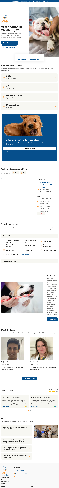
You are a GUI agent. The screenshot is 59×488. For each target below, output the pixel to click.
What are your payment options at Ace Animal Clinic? (14, 448)
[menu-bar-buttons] (57, 5)
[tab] (28, 410)
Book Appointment (9, 43)
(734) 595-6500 (10, 47)
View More (52, 319)
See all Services (25, 254)
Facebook (18, 477)
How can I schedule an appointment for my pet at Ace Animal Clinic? (15, 441)
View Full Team (29, 378)
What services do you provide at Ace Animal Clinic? (15, 428)
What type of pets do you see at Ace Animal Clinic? (15, 456)
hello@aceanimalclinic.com (22, 474)
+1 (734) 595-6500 (20, 470)
